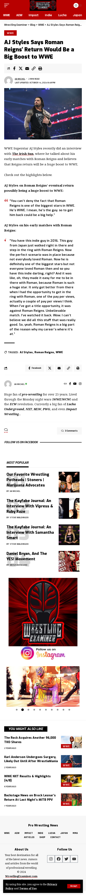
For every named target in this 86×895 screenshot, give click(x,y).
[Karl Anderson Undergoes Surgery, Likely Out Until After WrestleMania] (71, 761)
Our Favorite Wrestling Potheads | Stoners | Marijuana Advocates (27, 480)
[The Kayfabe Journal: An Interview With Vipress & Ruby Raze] (69, 508)
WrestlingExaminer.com (21, 876)
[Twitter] (66, 859)
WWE (10, 33)
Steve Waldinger (19, 517)
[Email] (27, 68)
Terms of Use (28, 888)
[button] (11, 687)
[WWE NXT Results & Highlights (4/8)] (71, 780)
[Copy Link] (34, 68)
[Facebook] (70, 384)
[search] (67, 5)
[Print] (40, 68)
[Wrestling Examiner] (43, 5)
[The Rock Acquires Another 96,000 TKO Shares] (71, 742)
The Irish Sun (22, 154)
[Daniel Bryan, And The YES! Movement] (69, 561)
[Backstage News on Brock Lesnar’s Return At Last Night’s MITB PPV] (71, 799)
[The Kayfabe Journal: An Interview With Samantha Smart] (69, 534)
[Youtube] (74, 859)
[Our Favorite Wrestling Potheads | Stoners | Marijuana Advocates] (69, 482)
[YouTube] (75, 384)
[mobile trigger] (7, 5)
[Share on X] (21, 68)
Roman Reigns (44, 352)
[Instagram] (80, 384)
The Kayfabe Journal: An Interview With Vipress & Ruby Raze (29, 506)
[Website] (65, 384)
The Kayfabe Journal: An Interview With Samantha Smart (30, 532)
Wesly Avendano (18, 564)
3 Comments (71, 430)
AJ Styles (26, 352)
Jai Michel (20, 78)
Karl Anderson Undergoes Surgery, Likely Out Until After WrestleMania (31, 759)
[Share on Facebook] (14, 68)
